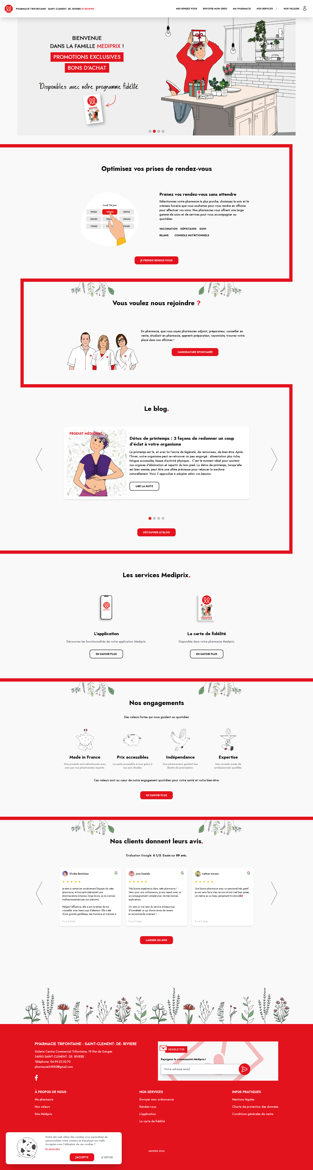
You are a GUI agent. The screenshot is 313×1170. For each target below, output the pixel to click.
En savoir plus (106, 654)
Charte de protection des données (255, 1107)
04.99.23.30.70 (60, 1062)
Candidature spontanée (195, 352)
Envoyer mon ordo (215, 8)
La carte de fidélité (152, 1121)
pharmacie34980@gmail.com (54, 1067)
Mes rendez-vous (186, 8)
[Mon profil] (304, 8)
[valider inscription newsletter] (244, 1069)
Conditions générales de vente (252, 1114)
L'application (147, 1114)
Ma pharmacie (242, 8)
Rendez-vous (147, 1107)
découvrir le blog (156, 532)
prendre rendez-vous (214, 106)
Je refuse (107, 1157)
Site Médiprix (43, 1114)
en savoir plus (156, 795)
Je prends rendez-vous (156, 260)
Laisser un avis (156, 940)
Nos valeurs (291, 8)
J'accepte (82, 1157)
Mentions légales (243, 1099)
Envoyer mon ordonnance (156, 1099)
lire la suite (144, 486)
